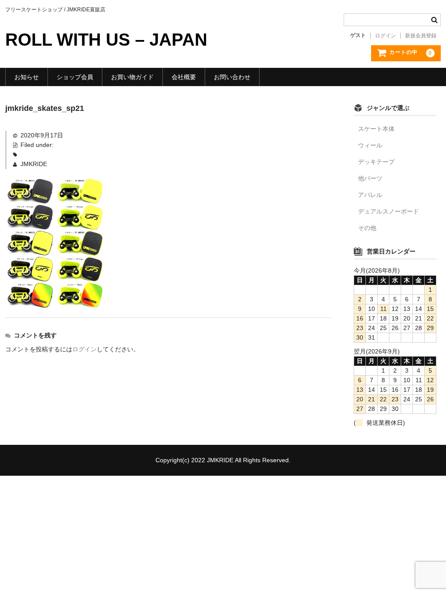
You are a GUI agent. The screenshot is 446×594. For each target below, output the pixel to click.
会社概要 (184, 76)
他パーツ (370, 178)
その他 (367, 227)
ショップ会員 (75, 76)
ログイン (385, 36)
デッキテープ (376, 161)
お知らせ (26, 76)
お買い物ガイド (132, 76)
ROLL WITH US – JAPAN (106, 39)
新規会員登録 (420, 36)
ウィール (370, 145)
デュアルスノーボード (388, 211)
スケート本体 (376, 128)
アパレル (370, 194)
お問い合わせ (232, 76)
